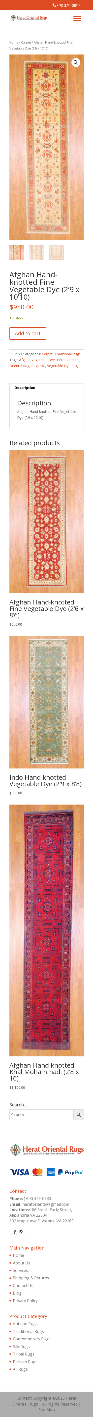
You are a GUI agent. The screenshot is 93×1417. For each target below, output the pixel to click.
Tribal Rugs (23, 1354)
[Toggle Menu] (77, 18)
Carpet (26, 42)
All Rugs (20, 1369)
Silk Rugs (21, 1346)
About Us (21, 1263)
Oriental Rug (19, 365)
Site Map (46, 1410)
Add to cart (28, 333)
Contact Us (23, 1285)
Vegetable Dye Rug (62, 365)
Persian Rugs (25, 1361)
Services (20, 1270)
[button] (75, 62)
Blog (17, 1293)
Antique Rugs (25, 1323)
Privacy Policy (25, 1301)
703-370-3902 (69, 5)
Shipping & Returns (31, 1278)
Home (13, 42)
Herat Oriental (68, 359)
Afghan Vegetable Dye (37, 359)
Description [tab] (25, 387)
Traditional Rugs (68, 354)
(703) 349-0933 (37, 1198)
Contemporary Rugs (32, 1339)
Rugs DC (38, 365)
